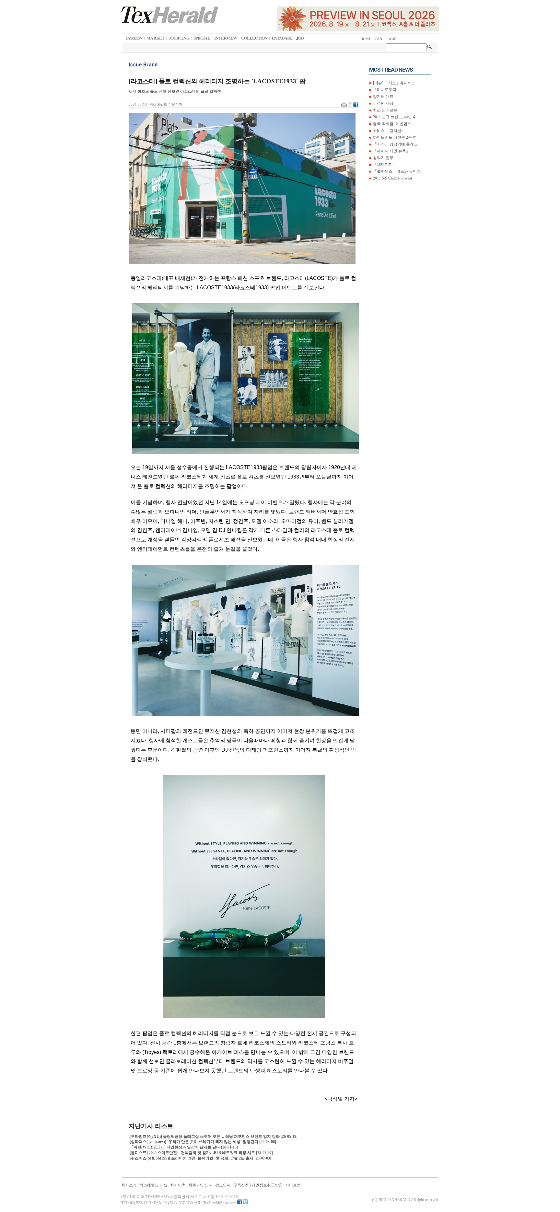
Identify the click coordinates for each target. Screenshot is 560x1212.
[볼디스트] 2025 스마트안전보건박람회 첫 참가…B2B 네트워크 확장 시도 (193, 1152)
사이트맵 (293, 1185)
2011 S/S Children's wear (392, 178)
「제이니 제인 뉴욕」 (391, 151)
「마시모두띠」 (386, 89)
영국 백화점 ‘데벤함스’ (392, 123)
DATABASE (282, 37)
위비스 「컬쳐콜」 (388, 130)
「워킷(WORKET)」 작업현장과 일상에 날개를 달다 (175, 1147)
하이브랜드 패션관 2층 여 (394, 137)
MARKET (155, 37)
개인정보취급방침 (267, 1185)
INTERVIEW (225, 37)
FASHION (133, 37)
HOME (365, 39)
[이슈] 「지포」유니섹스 (393, 83)
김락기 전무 (382, 158)
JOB (300, 37)
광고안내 (223, 1185)
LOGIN (391, 39)
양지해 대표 (382, 96)
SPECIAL (201, 37)
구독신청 (241, 1185)
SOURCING (179, 37)
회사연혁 (178, 1185)
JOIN (378, 39)
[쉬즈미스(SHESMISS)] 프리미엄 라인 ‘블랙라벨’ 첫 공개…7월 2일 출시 (192, 1158)
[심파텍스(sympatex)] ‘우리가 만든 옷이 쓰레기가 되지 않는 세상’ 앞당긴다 (194, 1141)
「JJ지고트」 (384, 164)
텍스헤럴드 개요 (153, 1185)
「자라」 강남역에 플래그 (395, 144)
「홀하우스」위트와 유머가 (396, 171)
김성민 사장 (382, 103)
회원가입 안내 (200, 1185)
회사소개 (129, 1185)
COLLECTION (254, 37)
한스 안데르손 (384, 110)
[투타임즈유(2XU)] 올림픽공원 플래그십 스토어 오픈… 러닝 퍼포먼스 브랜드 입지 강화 (205, 1136)
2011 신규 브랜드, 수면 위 (394, 117)
